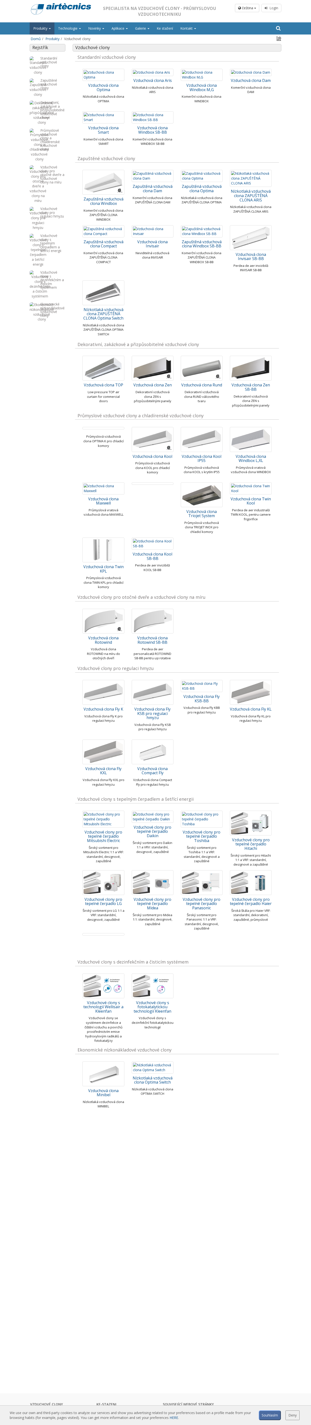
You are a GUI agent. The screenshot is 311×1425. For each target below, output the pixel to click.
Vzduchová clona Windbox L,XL (251, 458)
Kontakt (187, 28)
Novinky (95, 28)
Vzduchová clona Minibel (103, 1093)
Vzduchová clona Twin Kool (251, 501)
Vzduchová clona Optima (103, 87)
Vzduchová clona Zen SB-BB (251, 387)
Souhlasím (270, 1415)
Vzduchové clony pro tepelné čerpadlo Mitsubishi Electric (103, 836)
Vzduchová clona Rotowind (103, 640)
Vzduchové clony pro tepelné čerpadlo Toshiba (201, 836)
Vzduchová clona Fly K (103, 709)
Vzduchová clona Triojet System (201, 514)
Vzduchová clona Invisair (152, 244)
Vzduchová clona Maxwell (103, 501)
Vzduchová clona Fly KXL (103, 771)
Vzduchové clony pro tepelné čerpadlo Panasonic (201, 904)
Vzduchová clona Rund (201, 385)
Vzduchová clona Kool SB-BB (152, 556)
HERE (174, 1417)
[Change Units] (278, 38)
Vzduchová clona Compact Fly (152, 771)
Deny (292, 1415)
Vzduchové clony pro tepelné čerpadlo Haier (251, 901)
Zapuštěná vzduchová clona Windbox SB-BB (202, 244)
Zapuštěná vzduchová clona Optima (202, 188)
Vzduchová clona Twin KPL (103, 569)
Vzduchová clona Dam (251, 80)
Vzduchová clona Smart (103, 130)
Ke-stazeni (106, 1404)
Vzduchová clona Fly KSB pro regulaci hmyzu (152, 713)
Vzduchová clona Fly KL (251, 709)
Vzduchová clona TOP (103, 385)
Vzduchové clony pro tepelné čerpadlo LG (103, 901)
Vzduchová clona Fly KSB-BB (201, 699)
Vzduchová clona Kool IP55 (201, 458)
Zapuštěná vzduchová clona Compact (103, 244)
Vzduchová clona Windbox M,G (201, 87)
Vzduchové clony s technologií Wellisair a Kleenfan (103, 1007)
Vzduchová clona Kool (152, 456)
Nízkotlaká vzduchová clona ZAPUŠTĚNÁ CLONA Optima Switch (103, 314)
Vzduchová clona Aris (152, 80)
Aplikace (118, 28)
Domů (36, 38)
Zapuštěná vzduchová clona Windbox (103, 201)
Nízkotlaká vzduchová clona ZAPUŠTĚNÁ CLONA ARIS (251, 195)
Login (273, 8)
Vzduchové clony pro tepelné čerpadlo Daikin (152, 831)
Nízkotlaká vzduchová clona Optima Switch (153, 1080)
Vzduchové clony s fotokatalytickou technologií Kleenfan (152, 1007)
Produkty (40, 28)
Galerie (141, 28)
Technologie (68, 28)
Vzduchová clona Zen (152, 385)
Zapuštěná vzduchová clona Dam (153, 188)
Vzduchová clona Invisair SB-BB (251, 256)
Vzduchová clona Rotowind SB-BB (152, 640)
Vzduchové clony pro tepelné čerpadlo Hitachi (251, 844)
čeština (247, 8)
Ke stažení (165, 28)
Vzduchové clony (46, 1404)
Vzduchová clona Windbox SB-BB (152, 130)
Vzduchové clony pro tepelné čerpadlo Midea (152, 904)
